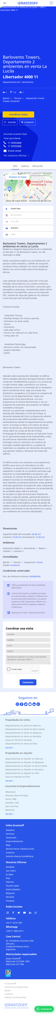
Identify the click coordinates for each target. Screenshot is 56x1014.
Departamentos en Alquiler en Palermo (24, 758)
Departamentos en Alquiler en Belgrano (24, 762)
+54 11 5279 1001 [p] (14, 922)
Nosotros (10, 830)
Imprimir (14, 228)
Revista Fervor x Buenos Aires (20, 848)
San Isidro (11, 870)
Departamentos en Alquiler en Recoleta (24, 769)
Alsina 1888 (10, 799)
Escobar (9, 874)
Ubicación (37, 166)
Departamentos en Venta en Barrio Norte (25, 729)
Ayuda (8, 990)
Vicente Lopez (12, 885)
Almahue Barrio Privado (16, 795)
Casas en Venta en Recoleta (18, 740)
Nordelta (10, 867)
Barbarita (9, 809)
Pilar (8, 878)
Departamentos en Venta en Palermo (23, 725)
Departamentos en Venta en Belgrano (23, 732)
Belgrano (10, 893)
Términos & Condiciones (16, 987)
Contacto (10, 852)
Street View (15, 208)
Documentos (16, 215)
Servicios (10, 833)
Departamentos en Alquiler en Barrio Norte (26, 766)
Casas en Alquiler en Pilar (17, 776)
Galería (25, 166)
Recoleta (10, 897)
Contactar (28, 682)
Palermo (10, 882)
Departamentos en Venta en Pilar (21, 743)
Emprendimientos (14, 841)
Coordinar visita (18, 114)
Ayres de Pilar (12, 806)
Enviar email (14, 150)
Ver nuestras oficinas (15, 155)
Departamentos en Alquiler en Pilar (22, 773)
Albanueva (10, 791)
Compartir (29, 122)
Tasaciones (11, 837)
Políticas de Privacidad (15, 997)
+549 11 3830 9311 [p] (15, 931)
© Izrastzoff (10, 983)
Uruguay (10, 900)
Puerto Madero (13, 889)
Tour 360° (15, 221)
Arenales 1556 (12, 802)
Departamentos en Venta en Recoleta (23, 736)
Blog (8, 845)
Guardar (11, 122)
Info (15, 166)
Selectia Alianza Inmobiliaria (19, 856)
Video (13, 234)
